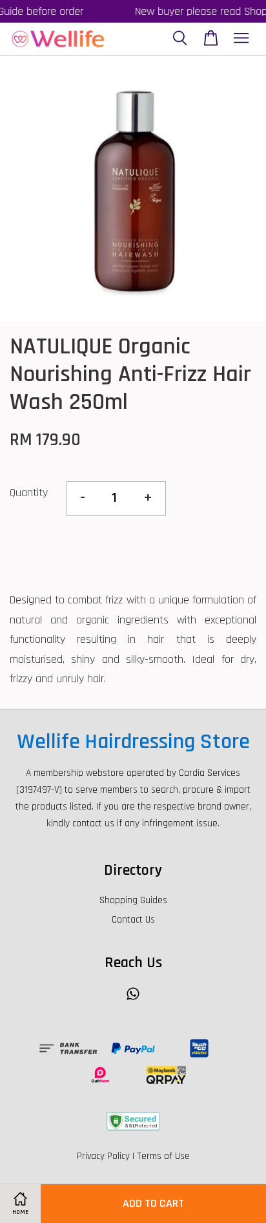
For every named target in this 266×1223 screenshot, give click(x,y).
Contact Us (133, 920)
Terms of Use (163, 1156)
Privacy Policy (103, 1156)
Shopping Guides (133, 900)
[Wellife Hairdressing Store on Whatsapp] (133, 1000)
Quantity (29, 492)
